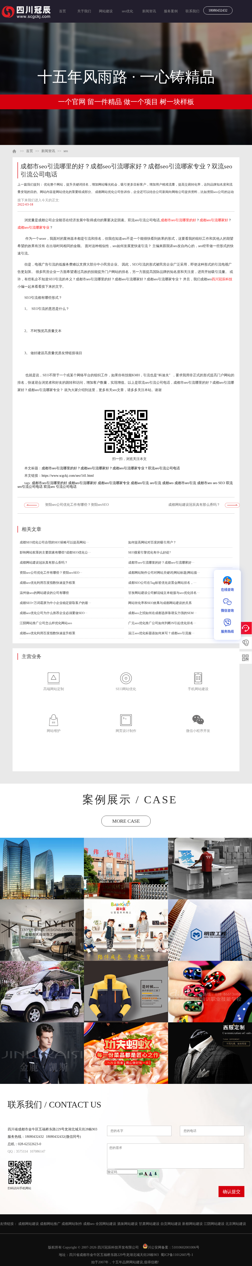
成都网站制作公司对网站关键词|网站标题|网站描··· (164, 572)
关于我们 (84, 11)
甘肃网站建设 (149, 1224)
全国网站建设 (105, 1224)
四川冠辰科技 (222, 279)
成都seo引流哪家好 (214, 220)
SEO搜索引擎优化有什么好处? (149, 552)
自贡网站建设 (170, 1224)
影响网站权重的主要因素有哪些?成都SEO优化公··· (55, 552)
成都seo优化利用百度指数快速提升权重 (47, 583)
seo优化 (127, 11)
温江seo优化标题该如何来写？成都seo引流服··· (161, 633)
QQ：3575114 (18, 1151)
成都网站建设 (28, 1224)
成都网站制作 (72, 1224)
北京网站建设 (235, 1224)
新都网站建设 (192, 1224)
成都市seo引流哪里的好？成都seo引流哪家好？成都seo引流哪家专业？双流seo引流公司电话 (111, 468)
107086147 (37, 1151)
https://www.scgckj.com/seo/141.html (68, 475)
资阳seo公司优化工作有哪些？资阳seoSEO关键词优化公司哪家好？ (77, 506)
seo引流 (155, 483)
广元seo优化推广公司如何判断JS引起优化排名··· (162, 623)
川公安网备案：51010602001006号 (174, 1247)
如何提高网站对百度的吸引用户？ (152, 542)
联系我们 (192, 11)
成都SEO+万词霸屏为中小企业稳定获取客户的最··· (55, 603)
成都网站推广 (50, 1224)
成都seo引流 (140, 483)
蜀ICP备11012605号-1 (177, 1255)
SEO (221, 483)
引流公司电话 (66, 487)
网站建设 (106, 11)
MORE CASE (126, 821)
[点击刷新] (148, 1174)
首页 (62, 11)
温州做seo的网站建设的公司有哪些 (44, 593)
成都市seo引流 (185, 483)
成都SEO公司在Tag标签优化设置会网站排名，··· (162, 583)
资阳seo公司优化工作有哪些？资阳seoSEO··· (51, 572)
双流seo (49, 487)
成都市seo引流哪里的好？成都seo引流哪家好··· (161, 562)
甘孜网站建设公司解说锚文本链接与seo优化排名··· (164, 593)
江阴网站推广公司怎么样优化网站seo (46, 623)
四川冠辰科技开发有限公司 (118, 1247)
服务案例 (171, 11)
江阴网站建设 (214, 1224)
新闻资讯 (149, 11)
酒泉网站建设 (127, 1224)
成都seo (167, 483)
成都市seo (204, 483)
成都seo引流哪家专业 (33, 227)
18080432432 (217, 10)
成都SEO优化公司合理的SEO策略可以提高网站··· (54, 542)
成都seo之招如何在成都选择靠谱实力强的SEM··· (162, 613)
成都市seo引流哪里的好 (178, 220)
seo (65, 151)
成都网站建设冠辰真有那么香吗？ (194, 504)
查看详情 (42, 878)
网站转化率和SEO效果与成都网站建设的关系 (160, 603)
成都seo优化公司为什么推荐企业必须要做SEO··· (53, 613)
